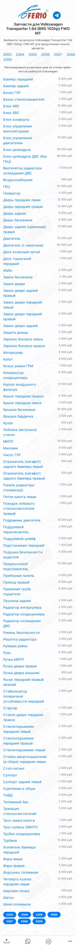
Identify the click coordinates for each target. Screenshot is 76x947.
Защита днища (15, 332)
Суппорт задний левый (22, 782)
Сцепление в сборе (19, 788)
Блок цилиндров (17, 150)
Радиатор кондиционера (24, 614)
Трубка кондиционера (21, 834)
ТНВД (7, 795)
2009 (7, 59)
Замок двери (14, 284)
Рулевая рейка (15, 646)
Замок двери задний (20, 326)
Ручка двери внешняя (21, 673)
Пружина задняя (17, 601)
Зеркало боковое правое (24, 346)
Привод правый (16, 582)
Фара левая (12, 859)
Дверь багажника (17, 220)
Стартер (10, 708)
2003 (7, 54)
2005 (32, 54)
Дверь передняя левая (22, 200)
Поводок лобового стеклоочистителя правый (19, 508)
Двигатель (11, 238)
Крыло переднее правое (23, 396)
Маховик (10, 448)
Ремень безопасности (21, 632)
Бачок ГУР (11, 93)
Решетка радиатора (20, 639)
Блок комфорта (16, 119)
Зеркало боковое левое (23, 339)
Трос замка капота (19, 820)
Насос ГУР (12, 455)
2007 (58, 54)
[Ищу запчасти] (57, 15)
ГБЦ (6, 186)
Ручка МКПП (13, 659)
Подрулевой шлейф (19, 539)
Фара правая (13, 866)
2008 (70, 54)
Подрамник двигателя (21, 520)
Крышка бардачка (18, 416)
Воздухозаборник (18, 180)
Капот (8, 359)
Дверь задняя (14, 213)
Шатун (8, 897)
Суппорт (10, 775)
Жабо (7, 270)
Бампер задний (16, 86)
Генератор (11, 193)
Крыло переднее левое (22, 403)
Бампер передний (18, 79)
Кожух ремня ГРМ (18, 366)
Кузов (8, 423)
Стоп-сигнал (13, 768)
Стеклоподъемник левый (24, 750)
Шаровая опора (16, 891)
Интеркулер (13, 352)
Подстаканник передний (23, 545)
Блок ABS (11, 106)
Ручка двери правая (20, 666)
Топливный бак (15, 802)
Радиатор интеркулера (22, 607)
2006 (45, 54)
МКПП (8, 441)
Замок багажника (18, 277)
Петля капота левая (19, 497)
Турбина (10, 840)
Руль (7, 653)
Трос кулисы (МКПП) (20, 827)
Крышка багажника (19, 409)
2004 (20, 54)
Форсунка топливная (20, 872)
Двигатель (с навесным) (23, 245)
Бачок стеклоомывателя (23, 99)
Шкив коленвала (17, 904)
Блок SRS (11, 113)
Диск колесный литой (21, 252)
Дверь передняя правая (23, 207)
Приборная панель (18, 575)
